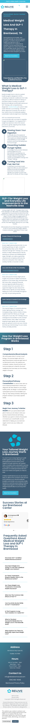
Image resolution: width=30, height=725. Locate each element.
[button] (2, 520)
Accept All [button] (15, 721)
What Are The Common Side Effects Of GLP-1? (14, 596)
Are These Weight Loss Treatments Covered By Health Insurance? (13, 586)
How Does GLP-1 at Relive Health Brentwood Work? (13, 558)
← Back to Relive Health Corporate (15, 1)
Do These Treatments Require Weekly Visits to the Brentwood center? (14, 577)
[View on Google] (5, 516)
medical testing (13, 107)
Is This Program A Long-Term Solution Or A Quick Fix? (14, 612)
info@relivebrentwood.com (15, 677)
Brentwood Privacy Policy (15, 683)
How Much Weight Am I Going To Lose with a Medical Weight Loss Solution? (14, 567)
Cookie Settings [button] (6, 721)
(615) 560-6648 (15, 680)
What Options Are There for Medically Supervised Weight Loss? (14, 632)
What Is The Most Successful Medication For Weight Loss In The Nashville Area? (14, 621)
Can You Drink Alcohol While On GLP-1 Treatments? (14, 604)
